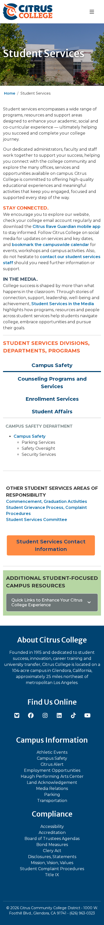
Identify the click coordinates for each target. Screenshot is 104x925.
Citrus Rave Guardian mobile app (66, 226)
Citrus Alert (52, 764)
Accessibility (52, 826)
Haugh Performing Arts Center (52, 776)
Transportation (52, 800)
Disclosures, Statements (52, 856)
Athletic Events (52, 752)
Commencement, (24, 501)
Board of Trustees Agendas (52, 838)
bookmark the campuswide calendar (50, 244)
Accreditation (52, 832)
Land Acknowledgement (52, 782)
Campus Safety (29, 436)
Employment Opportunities (52, 770)
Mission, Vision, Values (52, 862)
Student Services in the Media (62, 303)
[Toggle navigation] (92, 11)
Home (9, 93)
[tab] (52, 365)
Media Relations (52, 788)
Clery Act (52, 850)
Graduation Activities (65, 501)
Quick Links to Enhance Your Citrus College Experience (47, 602)
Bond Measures (52, 844)
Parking (52, 794)
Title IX (52, 874)
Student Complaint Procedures (52, 868)
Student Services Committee (36, 519)
